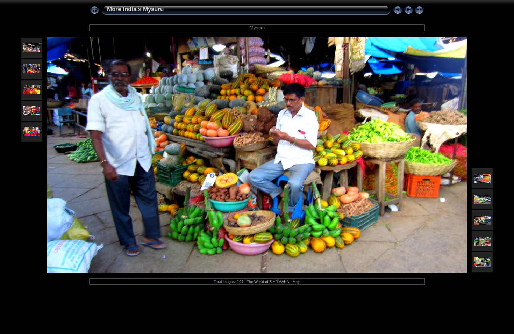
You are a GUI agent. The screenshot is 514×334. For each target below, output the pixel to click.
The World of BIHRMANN (268, 281)
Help (296, 281)
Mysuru (153, 9)
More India (121, 9)
